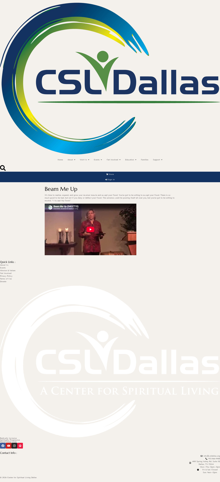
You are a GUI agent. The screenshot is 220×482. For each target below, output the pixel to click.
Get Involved (112, 160)
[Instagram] (14, 446)
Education (129, 160)
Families (144, 160)
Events (97, 160)
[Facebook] (3, 446)
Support (156, 160)
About (70, 160)
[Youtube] (8, 446)
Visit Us (83, 160)
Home (60, 160)
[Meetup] (20, 446)
